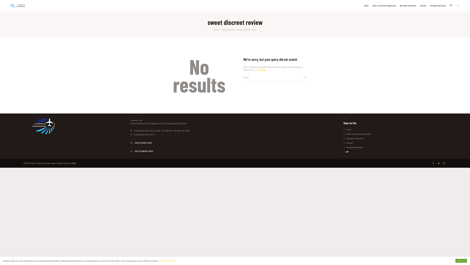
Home (215, 29)
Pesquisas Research (354, 147)
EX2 (74, 163)
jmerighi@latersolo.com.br (144, 134)
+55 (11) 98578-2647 (143, 151)
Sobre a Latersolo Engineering (358, 134)
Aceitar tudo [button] (461, 261)
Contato (349, 143)
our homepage (259, 70)
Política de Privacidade (167, 261)
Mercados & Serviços (354, 138)
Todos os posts (228, 29)
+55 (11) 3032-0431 (143, 142)
